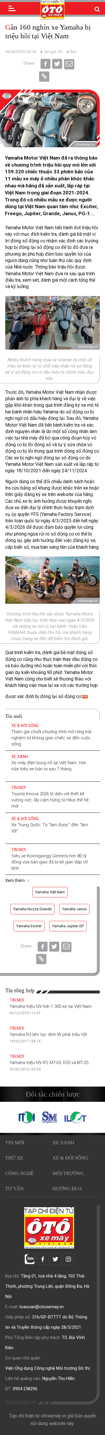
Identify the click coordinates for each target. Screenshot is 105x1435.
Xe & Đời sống (25, 725)
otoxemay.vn (20, 1402)
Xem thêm (15, 880)
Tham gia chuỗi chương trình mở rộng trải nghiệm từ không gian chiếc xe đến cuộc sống (51, 738)
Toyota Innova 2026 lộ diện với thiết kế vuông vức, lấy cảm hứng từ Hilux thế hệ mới (50, 800)
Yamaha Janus (74, 909)
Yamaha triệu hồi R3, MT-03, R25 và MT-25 (49, 1062)
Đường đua (67, 1188)
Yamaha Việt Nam (50, 892)
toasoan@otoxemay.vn (41, 1306)
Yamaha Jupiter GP (68, 926)
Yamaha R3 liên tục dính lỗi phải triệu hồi (48, 1034)
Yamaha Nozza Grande (32, 909)
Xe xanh (19, 756)
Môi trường (68, 1173)
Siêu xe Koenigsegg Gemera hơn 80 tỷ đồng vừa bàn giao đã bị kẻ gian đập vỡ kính (49, 862)
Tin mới (18, 787)
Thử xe (14, 1158)
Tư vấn (14, 1188)
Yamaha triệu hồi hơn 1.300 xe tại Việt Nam (51, 1006)
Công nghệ (19, 1173)
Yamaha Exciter (29, 926)
